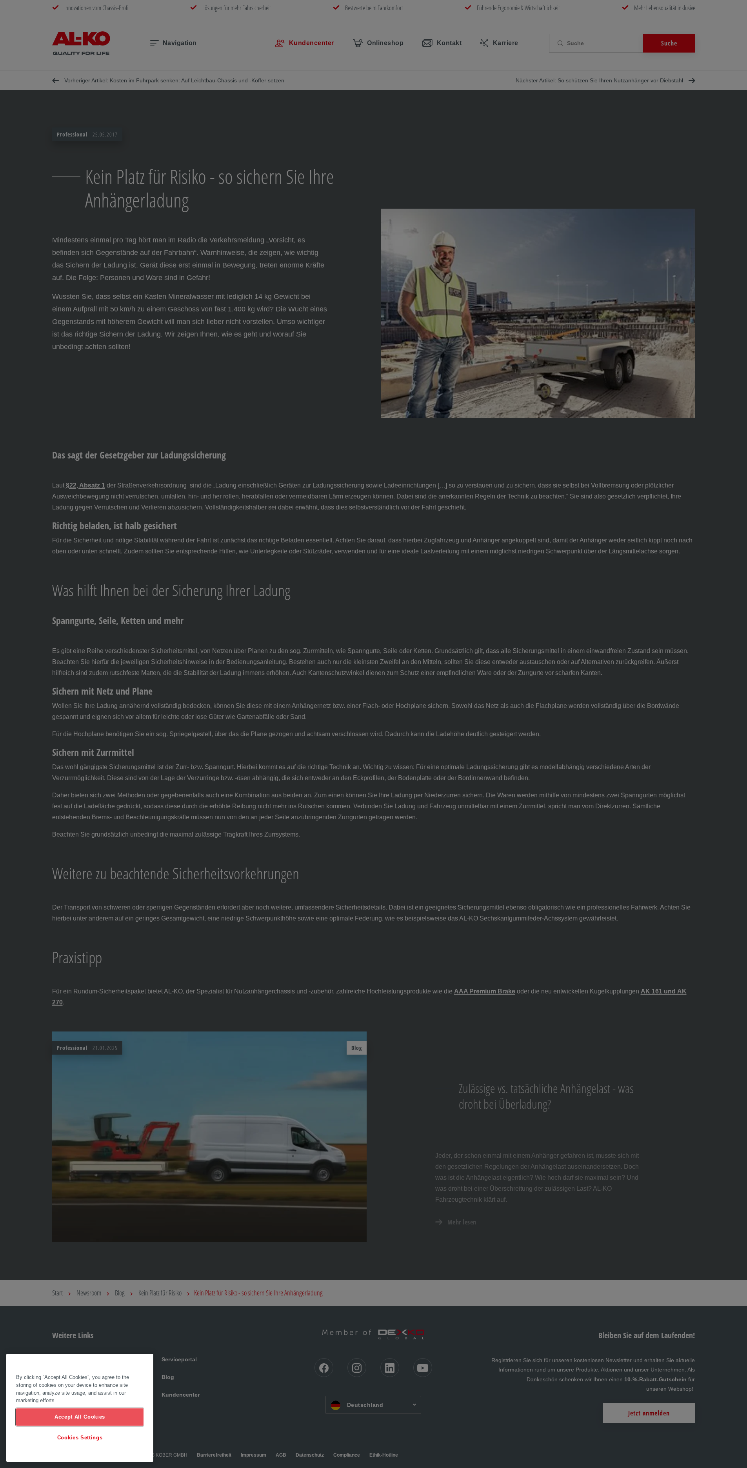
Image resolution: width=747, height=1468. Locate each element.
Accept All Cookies (80, 1417)
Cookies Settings (80, 1438)
